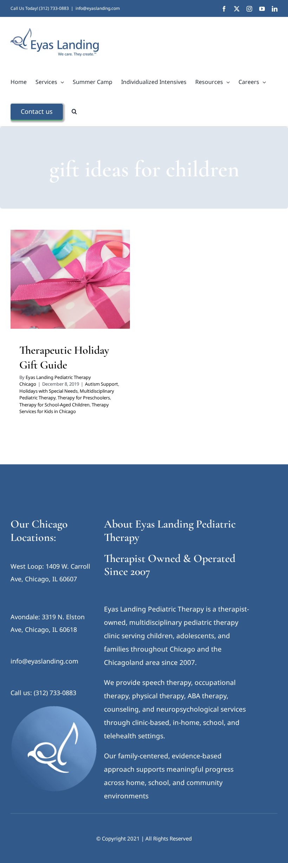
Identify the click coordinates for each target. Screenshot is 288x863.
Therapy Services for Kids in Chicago (70, 309)
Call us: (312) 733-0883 (43, 692)
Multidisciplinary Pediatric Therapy (57, 290)
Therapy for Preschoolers (84, 397)
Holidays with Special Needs (87, 281)
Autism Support (39, 281)
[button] (74, 111)
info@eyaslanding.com (98, 8)
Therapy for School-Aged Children (84, 299)
